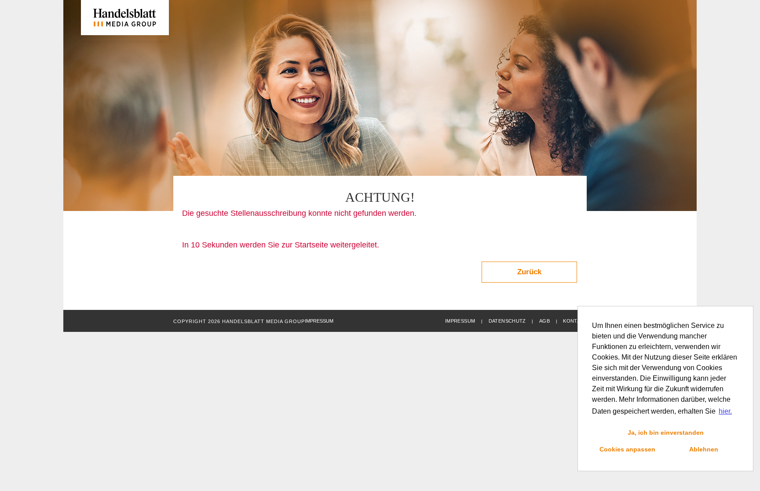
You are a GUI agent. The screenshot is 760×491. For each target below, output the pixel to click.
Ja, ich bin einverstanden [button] (666, 432)
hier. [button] (725, 411)
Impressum (460, 321)
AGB (544, 321)
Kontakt (575, 321)
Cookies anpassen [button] (627, 449)
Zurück (529, 272)
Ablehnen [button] (703, 449)
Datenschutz (507, 321)
